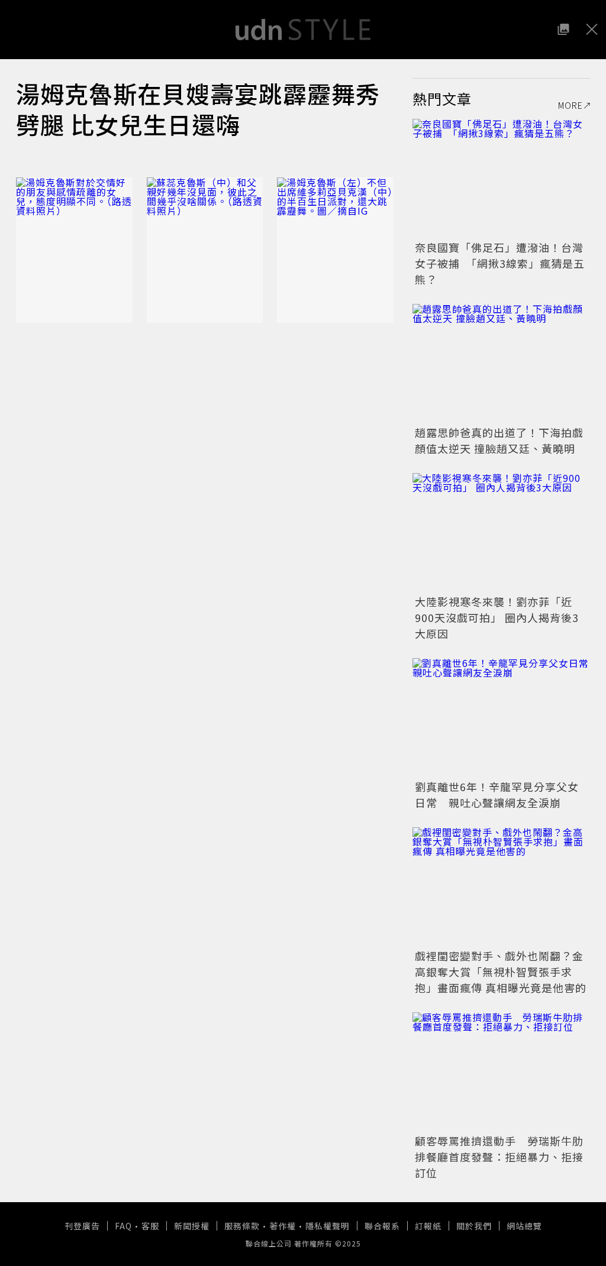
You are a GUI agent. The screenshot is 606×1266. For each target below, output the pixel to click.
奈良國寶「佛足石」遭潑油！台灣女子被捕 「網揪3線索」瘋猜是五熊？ (500, 263)
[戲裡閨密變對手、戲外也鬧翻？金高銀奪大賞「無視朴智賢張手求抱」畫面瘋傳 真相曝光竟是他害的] (501, 886)
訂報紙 (428, 1226)
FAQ (123, 1226)
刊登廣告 (82, 1226)
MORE (570, 105)
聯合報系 (382, 1226)
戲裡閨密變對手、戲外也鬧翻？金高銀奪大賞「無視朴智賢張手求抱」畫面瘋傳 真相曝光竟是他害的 (500, 971)
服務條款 (242, 1226)
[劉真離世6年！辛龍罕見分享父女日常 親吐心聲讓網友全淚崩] (501, 717)
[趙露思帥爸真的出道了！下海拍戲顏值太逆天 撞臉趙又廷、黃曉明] (501, 363)
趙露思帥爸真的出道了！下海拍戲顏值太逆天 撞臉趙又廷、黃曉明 (499, 440)
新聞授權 (191, 1226)
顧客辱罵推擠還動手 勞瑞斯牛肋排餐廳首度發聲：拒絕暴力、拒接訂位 (499, 1156)
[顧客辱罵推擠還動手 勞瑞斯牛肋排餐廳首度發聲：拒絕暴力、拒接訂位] (501, 1071)
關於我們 (474, 1226)
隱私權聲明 (327, 1226)
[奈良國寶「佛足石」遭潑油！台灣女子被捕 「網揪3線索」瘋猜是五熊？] (501, 178)
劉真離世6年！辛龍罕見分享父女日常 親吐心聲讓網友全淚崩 (497, 794)
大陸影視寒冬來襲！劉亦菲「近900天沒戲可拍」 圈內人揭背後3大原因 (497, 617)
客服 (150, 1226)
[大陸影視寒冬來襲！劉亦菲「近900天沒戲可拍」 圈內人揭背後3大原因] (501, 532)
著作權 (282, 1226)
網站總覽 (524, 1226)
